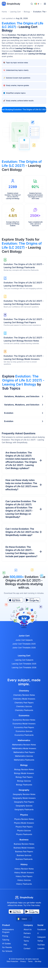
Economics (24, 715)
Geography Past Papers (24, 802)
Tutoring (5, 940)
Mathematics (24, 740)
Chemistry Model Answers (24, 699)
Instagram (41, 937)
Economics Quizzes (24, 731)
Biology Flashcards (24, 785)
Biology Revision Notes (24, 769)
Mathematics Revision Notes (24, 744)
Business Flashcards (24, 859)
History (24, 864)
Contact (27, 948)
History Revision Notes (24, 869)
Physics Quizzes (24, 830)
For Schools (7, 951)
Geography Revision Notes (24, 794)
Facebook (41, 929)
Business (24, 840)
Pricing (5, 936)
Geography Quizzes (24, 806)
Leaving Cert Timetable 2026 (24, 667)
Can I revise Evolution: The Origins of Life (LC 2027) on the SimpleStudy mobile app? (22, 531)
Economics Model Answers (24, 723)
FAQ (25, 945)
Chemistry (24, 691)
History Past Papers (24, 876)
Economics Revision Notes (24, 720)
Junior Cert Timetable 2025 (24, 644)
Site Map (38, 961)
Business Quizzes (24, 855)
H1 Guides (6, 943)
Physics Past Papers (24, 827)
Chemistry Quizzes (24, 706)
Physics (24, 815)
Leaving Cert (15, 12)
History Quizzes (24, 880)
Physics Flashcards (24, 834)
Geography (24, 790)
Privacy (27, 937)
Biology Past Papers (24, 777)
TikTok (40, 941)
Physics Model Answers (24, 823)
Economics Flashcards (24, 735)
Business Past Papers (24, 851)
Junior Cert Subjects (24, 640)
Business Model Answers (24, 848)
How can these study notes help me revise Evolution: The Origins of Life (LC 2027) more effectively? (21, 485)
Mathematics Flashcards (24, 760)
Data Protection (12, 961)
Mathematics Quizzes (24, 756)
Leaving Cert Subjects (24, 660)
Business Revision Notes (24, 844)
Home (4, 12)
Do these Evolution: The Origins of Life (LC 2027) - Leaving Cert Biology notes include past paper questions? (21, 552)
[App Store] (15, 600)
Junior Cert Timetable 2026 (24, 647)
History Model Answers (24, 872)
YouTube (41, 945)
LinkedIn (40, 948)
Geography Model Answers (24, 798)
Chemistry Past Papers (24, 702)
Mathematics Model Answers (24, 748)
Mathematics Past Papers (24, 752)
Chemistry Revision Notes (24, 695)
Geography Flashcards (24, 809)
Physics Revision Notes (24, 819)
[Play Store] (32, 600)
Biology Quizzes (24, 781)
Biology (27, 12)
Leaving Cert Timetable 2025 (24, 664)
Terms (26, 941)
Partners (27, 933)
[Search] (32, 4)
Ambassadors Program (8, 930)
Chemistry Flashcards (24, 710)
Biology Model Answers (24, 773)
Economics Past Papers (24, 727)
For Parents (7, 947)
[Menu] (45, 3)
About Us (27, 929)
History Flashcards (24, 884)
